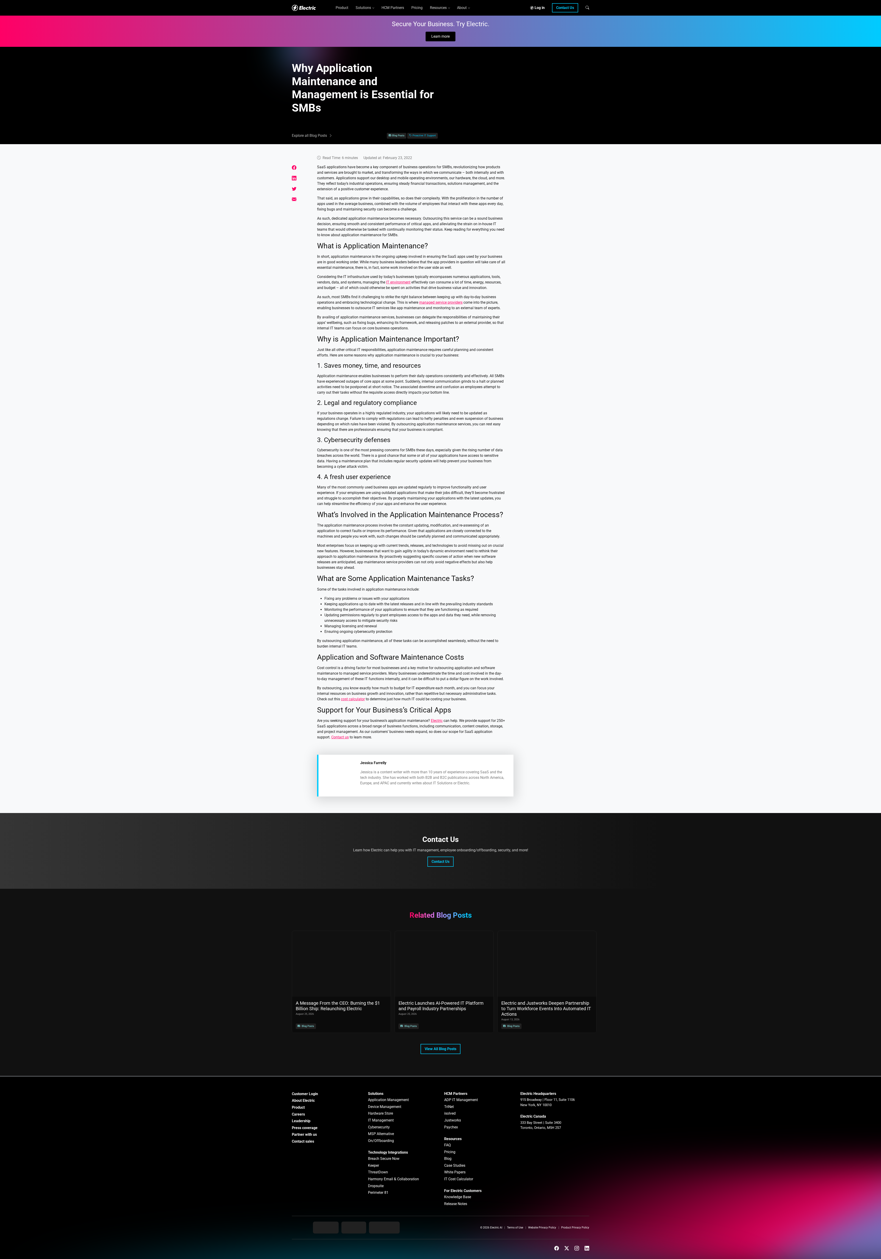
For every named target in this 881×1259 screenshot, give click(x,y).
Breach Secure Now (383, 1158)
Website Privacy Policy (542, 1227)
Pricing (449, 1152)
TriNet (449, 1107)
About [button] (462, 8)
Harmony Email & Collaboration (393, 1179)
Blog (448, 1158)
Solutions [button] (363, 8)
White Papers (455, 1172)
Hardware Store (380, 1113)
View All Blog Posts (440, 1049)
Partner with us (304, 1134)
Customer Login (305, 1094)
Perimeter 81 (378, 1192)
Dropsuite (376, 1186)
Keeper (373, 1165)
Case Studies (454, 1165)
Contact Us (565, 8)
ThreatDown (378, 1172)
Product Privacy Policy (575, 1227)
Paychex (451, 1127)
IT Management (381, 1120)
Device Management (384, 1107)
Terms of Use (515, 1227)
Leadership (301, 1121)
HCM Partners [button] (393, 8)
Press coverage (305, 1128)
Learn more (440, 36)
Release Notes (455, 1204)
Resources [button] (438, 8)
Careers (298, 1114)
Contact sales (303, 1141)
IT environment (398, 282)
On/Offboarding (381, 1140)
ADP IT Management (461, 1100)
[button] (587, 8)
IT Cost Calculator (458, 1179)
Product (298, 1107)
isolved (450, 1113)
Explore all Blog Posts (309, 135)
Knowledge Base (457, 1197)
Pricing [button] (417, 8)
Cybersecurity (379, 1127)
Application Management (388, 1100)
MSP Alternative (381, 1134)
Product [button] (342, 8)
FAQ (447, 1145)
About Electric (303, 1100)
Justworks (452, 1120)
